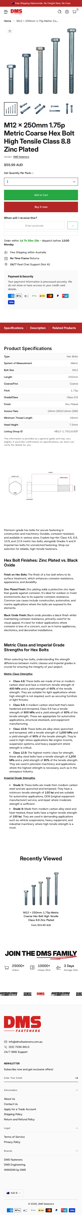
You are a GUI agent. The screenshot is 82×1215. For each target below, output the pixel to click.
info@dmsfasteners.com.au (26, 1041)
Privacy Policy (12, 1142)
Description (38, 328)
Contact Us (11, 1104)
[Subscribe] (75, 1078)
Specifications (13, 328)
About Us (9, 1099)
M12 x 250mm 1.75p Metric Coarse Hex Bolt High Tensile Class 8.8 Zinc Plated (41, 916)
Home (7, 21)
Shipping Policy (13, 1114)
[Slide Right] (75, 3)
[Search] (60, 12)
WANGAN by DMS (15, 1169)
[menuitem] (41, 1099)
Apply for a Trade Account (20, 1109)
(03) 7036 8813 (19, 1047)
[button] (60, 12)
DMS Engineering (14, 1164)
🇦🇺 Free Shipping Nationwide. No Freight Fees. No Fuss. (41, 3)
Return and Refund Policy (19, 1119)
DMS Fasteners (21, 156)
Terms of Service (14, 1137)
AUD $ (14, 1192)
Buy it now (41, 207)
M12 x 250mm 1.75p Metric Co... (37, 21)
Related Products (64, 328)
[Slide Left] (6, 3)
